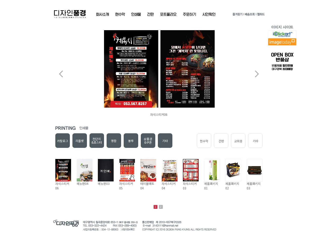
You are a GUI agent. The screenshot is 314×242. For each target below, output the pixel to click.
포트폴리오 (168, 14)
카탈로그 (62, 141)
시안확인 (209, 14)
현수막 (120, 14)
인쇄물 (136, 14)
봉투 (131, 141)
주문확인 (189, 14)
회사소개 (102, 14)
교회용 (238, 141)
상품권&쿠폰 (148, 140)
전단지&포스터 (96, 140)
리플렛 (79, 141)
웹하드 (261, 15)
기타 (165, 141)
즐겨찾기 (237, 15)
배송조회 (250, 15)
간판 (150, 14)
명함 (114, 141)
